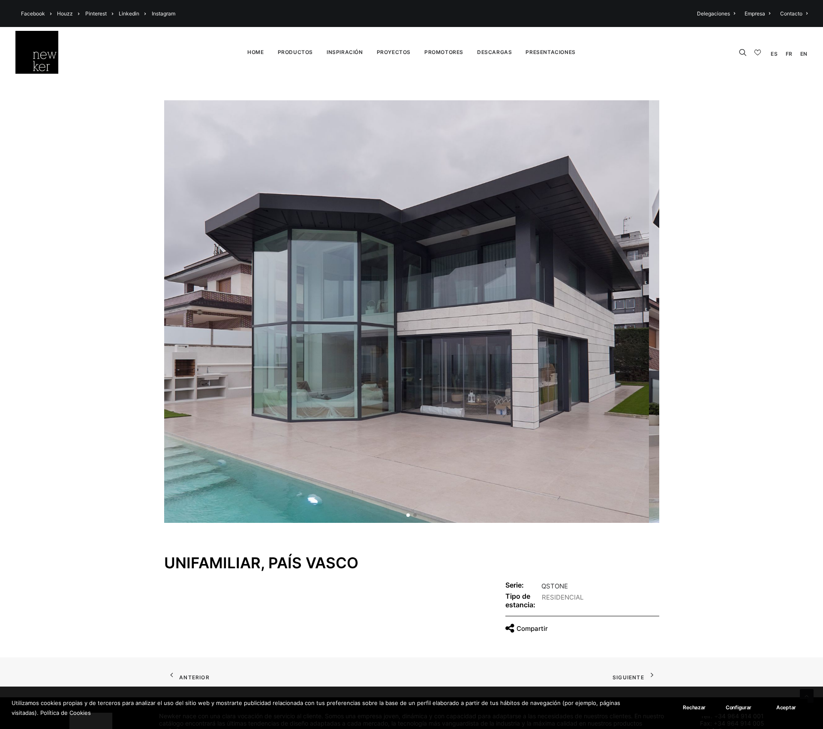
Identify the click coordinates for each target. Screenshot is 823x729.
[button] (408, 515)
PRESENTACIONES (550, 52)
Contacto (791, 13)
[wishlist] (759, 52)
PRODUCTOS (295, 52)
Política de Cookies (65, 712)
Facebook (33, 13)
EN (804, 54)
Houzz (65, 13)
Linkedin (129, 13)
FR (789, 54)
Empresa (755, 13)
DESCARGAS (494, 52)
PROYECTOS (394, 52)
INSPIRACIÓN (345, 52)
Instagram (163, 13)
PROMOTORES (443, 52)
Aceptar (786, 707)
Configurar (738, 707)
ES (774, 54)
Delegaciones (713, 13)
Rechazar (694, 707)
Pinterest (96, 13)
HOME (255, 52)
